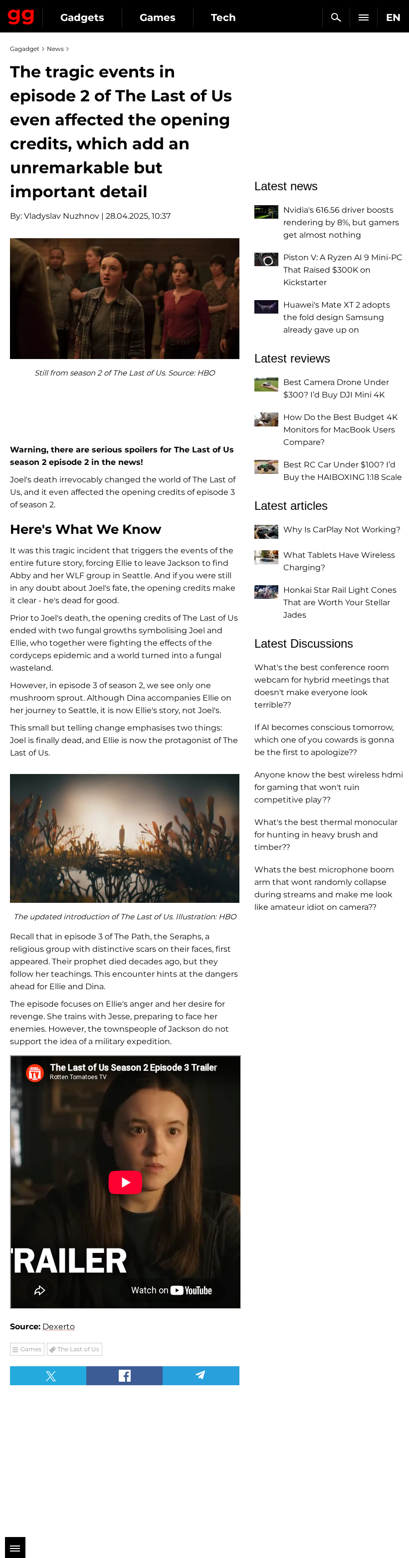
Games (158, 17)
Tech (223, 17)
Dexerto (58, 1326)
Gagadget (21, 15)
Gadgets (82, 17)
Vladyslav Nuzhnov (61, 216)
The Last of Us (78, 1349)
